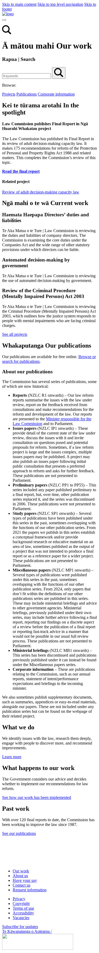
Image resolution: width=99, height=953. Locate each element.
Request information (29, 890)
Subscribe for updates (20, 926)
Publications (26, 94)
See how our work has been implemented (36, 797)
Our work (21, 871)
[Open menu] (4, 20)
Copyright (21, 903)
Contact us (21, 885)
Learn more (11, 757)
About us (20, 875)
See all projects (14, 334)
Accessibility (23, 913)
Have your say (25, 880)
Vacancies (21, 917)
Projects (8, 94)
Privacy (19, 899)
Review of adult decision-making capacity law (40, 192)
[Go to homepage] (36, 862)
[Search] (6, 33)
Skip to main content (19, 4)
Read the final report (21, 171)
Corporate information (56, 94)
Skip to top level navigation (60, 4)
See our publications (19, 833)
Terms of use (23, 908)
